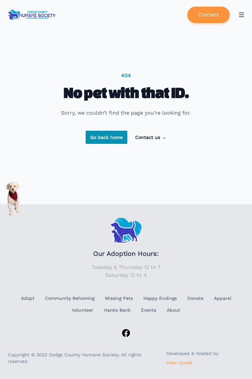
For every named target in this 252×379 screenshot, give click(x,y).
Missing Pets (119, 298)
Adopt (27, 298)
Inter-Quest (179, 362)
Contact (208, 14)
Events (148, 310)
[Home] (32, 15)
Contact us (150, 137)
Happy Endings (160, 298)
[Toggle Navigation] (241, 15)
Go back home (106, 137)
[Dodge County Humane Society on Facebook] (126, 333)
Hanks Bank (117, 310)
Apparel (222, 298)
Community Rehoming (69, 298)
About (173, 310)
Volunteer (83, 310)
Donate (195, 298)
